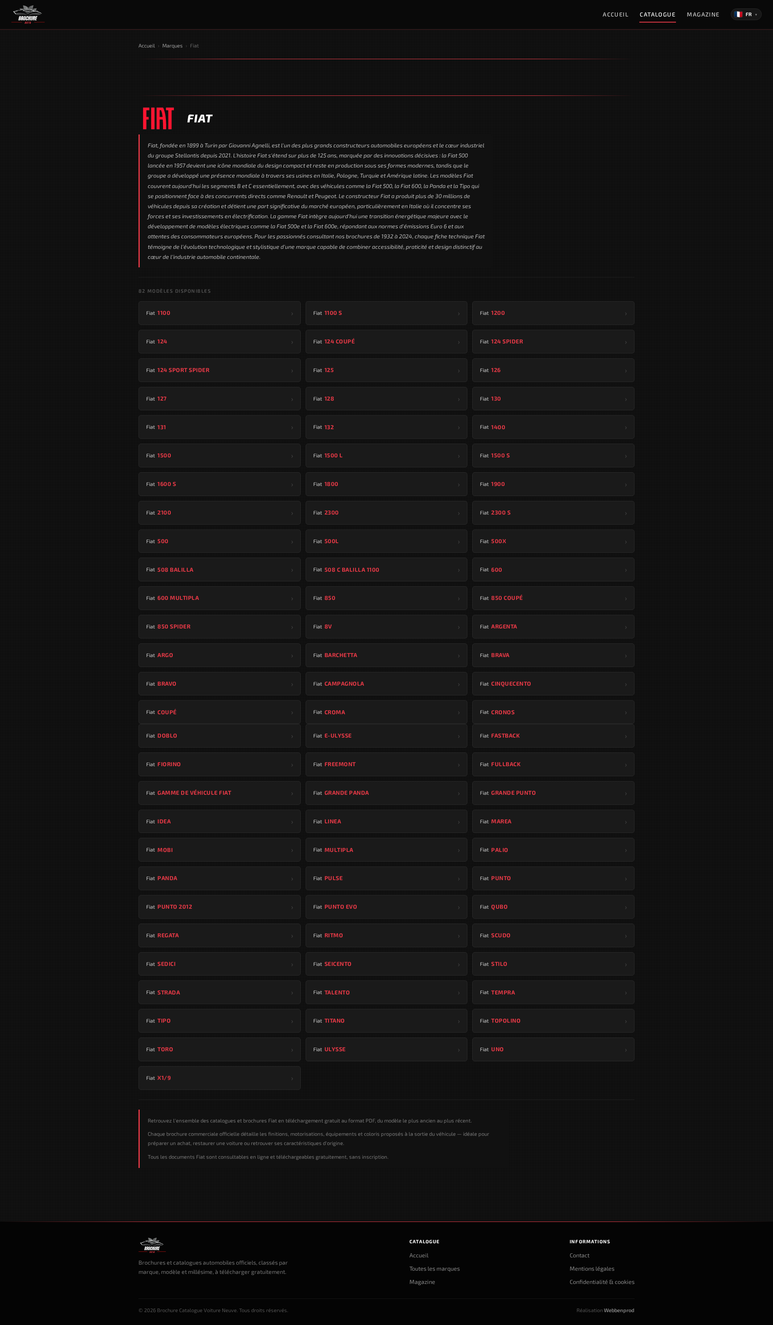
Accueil (615, 14)
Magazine (703, 14)
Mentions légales (592, 1268)
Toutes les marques (434, 1268)
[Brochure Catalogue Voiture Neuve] (28, 14)
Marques (172, 45)
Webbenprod (619, 1310)
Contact (579, 1255)
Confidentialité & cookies (602, 1281)
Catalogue (658, 14)
